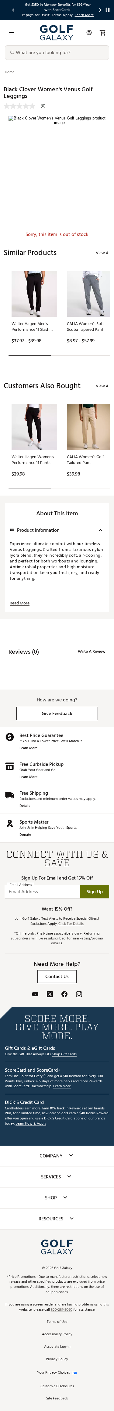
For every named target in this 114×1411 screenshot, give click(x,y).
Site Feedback (57, 1398)
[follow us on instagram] (79, 995)
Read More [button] (19, 603)
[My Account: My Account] (89, 32)
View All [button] (103, 252)
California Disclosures (57, 1386)
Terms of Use (57, 1322)
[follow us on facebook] (64, 995)
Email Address (21, 885)
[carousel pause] (107, 9)
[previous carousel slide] (13, 9)
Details (24, 806)
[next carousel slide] (100, 9)
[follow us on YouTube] (35, 995)
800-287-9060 (61, 1309)
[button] (57, 713)
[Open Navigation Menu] (11, 32)
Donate (25, 835)
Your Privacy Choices (53, 1372)
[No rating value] (22, 106)
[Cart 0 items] (102, 32)
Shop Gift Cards (64, 1054)
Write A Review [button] (91, 651)
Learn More (28, 748)
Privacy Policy (57, 1359)
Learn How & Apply (31, 1123)
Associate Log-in (57, 1347)
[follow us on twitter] (50, 995)
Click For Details (71, 924)
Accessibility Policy (57, 1334)
